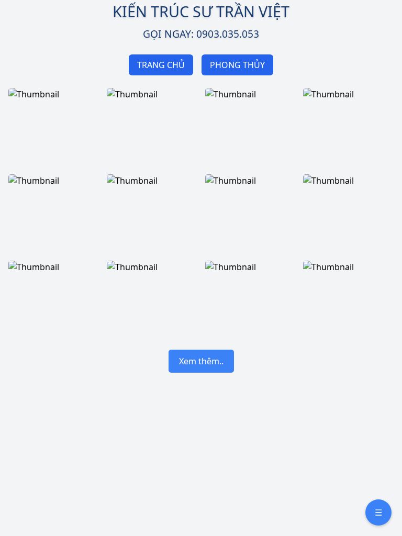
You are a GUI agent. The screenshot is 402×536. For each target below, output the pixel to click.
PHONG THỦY (237, 65)
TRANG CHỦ (161, 65)
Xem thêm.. (201, 361)
